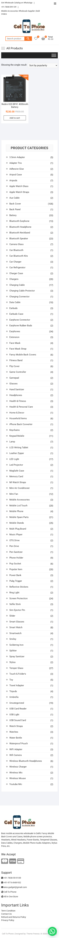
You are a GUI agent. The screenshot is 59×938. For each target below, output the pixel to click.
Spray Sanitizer (16, 656)
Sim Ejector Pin (17, 610)
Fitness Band (15, 360)
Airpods (13, 180)
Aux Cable (14, 197)
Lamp (12, 441)
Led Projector (16, 464)
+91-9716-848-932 (12, 882)
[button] (52, 931)
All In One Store (10, 896)
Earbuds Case (16, 314)
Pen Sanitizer (16, 552)
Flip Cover (14, 366)
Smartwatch (15, 633)
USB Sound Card (17, 720)
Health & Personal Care (21, 406)
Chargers (13, 279)
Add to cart (15, 118)
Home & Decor (16, 412)
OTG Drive (14, 540)
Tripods (13, 691)
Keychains (14, 430)
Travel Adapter (16, 685)
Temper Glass (16, 668)
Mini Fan (13, 494)
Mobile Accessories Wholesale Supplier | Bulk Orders (20, 12)
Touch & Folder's (17, 673)
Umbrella (13, 697)
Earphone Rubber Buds (20, 325)
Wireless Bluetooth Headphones (25, 761)
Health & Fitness (17, 401)
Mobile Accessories (19, 499)
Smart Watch (15, 627)
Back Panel (15, 209)
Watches (13, 732)
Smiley (12, 639)
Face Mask (14, 343)
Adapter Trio (15, 163)
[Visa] (12, 861)
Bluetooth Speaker (18, 238)
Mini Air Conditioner (19, 488)
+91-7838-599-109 (8, 7)
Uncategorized (16, 703)
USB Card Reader (17, 708)
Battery (12, 215)
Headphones (15, 395)
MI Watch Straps (17, 482)
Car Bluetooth (16, 250)
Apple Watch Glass (18, 186)
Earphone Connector (19, 319)
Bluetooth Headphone (20, 227)
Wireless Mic (16, 772)
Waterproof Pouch (18, 743)
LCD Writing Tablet (18, 447)
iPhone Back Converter (20, 424)
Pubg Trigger (15, 581)
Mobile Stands (16, 523)
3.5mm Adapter (17, 157)
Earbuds (13, 308)
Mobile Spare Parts (19, 517)
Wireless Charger (18, 766)
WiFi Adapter (15, 749)
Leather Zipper (16, 453)
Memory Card (16, 476)
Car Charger (15, 261)
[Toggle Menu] (53, 55)
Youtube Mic (15, 784)
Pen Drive (14, 546)
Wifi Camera (15, 755)
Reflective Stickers (18, 586)
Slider (12, 615)
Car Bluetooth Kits (18, 256)
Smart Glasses (16, 621)
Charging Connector (19, 296)
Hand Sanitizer (16, 389)
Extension (14, 337)
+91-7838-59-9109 (12, 878)
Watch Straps (16, 726)
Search (28, 38)
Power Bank (15, 575)
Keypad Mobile (16, 436)
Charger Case (16, 273)
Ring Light (14, 592)
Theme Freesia (32, 934)
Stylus (12, 662)
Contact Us (6, 914)
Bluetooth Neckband (19, 232)
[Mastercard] (4, 861)
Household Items (18, 418)
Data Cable (14, 302)
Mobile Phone (16, 511)
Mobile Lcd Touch (18, 505)
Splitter (13, 650)
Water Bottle (15, 737)
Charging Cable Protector (22, 290)
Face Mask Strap (17, 348)
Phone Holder (16, 557)
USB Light (14, 714)
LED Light (14, 459)
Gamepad (14, 377)
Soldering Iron (16, 645)
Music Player (15, 534)
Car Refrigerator (17, 267)
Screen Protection (18, 598)
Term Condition (8, 911)
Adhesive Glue (16, 169)
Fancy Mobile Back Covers (22, 354)
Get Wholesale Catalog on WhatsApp (16, 3)
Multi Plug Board (17, 528)
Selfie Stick (15, 604)
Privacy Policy (7, 920)
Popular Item (15, 569)
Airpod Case (15, 174)
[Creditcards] (20, 861)
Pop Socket (15, 563)
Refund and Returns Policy (13, 917)
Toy (11, 679)
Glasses (13, 383)
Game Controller (17, 372)
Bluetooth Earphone (19, 221)
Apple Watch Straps (19, 192)
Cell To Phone (9, 892)
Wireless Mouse (17, 778)
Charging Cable (17, 285)
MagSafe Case (16, 470)
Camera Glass (16, 244)
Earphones (14, 331)
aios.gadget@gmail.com (15, 887)
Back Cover (15, 203)
